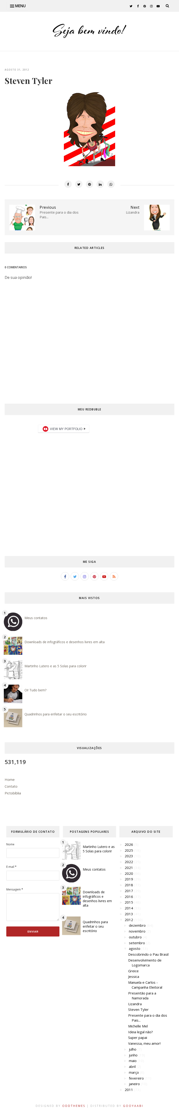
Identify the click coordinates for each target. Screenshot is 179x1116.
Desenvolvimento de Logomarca (145, 962)
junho (133, 1055)
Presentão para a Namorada (142, 995)
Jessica (133, 976)
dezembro (138, 925)
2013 (129, 913)
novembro (137, 931)
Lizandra (135, 1003)
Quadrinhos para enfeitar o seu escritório (55, 714)
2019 (129, 879)
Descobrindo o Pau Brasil (148, 954)
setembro (137, 942)
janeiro (135, 1083)
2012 (129, 919)
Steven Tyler (138, 1009)
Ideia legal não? (140, 1032)
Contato (11, 786)
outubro (136, 937)
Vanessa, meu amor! (144, 1043)
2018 (129, 885)
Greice (133, 971)
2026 (129, 844)
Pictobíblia (13, 793)
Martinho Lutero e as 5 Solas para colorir (55, 666)
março (134, 1072)
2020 (129, 873)
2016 (129, 896)
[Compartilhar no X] (79, 184)
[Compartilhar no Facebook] (68, 184)
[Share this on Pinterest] (89, 184)
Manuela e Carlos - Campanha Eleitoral (145, 985)
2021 (129, 867)
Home (10, 779)
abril (133, 1066)
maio (133, 1060)
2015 (129, 902)
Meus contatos (35, 618)
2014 (129, 908)
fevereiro (137, 1078)
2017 (129, 890)
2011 (129, 1089)
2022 (129, 861)
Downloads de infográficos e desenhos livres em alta (64, 642)
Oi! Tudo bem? (35, 690)
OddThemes (73, 1106)
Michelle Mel (138, 1026)
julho (133, 1049)
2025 (129, 850)
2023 (129, 856)
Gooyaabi (133, 1106)
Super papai (137, 1037)
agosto (135, 948)
